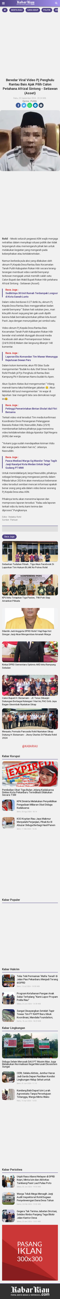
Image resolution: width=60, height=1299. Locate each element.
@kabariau (30, 746)
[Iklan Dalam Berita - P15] (30, 1252)
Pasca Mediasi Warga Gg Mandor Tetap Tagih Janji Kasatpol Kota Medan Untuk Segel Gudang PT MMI (31, 464)
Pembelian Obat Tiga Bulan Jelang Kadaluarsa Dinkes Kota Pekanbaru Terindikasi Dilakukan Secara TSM (28, 792)
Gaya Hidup (32, 10)
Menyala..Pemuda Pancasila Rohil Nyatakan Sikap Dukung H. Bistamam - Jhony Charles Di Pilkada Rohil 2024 (29, 734)
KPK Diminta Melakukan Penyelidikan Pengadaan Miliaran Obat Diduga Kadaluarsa (37, 804)
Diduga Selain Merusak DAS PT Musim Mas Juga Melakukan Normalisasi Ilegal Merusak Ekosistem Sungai (29, 1064)
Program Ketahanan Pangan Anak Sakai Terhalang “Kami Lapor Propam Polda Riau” (37, 996)
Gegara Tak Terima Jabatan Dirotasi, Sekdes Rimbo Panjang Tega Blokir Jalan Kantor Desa (37, 1214)
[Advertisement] (30, 44)
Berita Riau (16, 10)
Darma (26, 101)
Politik (46, 10)
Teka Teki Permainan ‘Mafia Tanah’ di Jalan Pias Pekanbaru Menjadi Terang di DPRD (37, 979)
